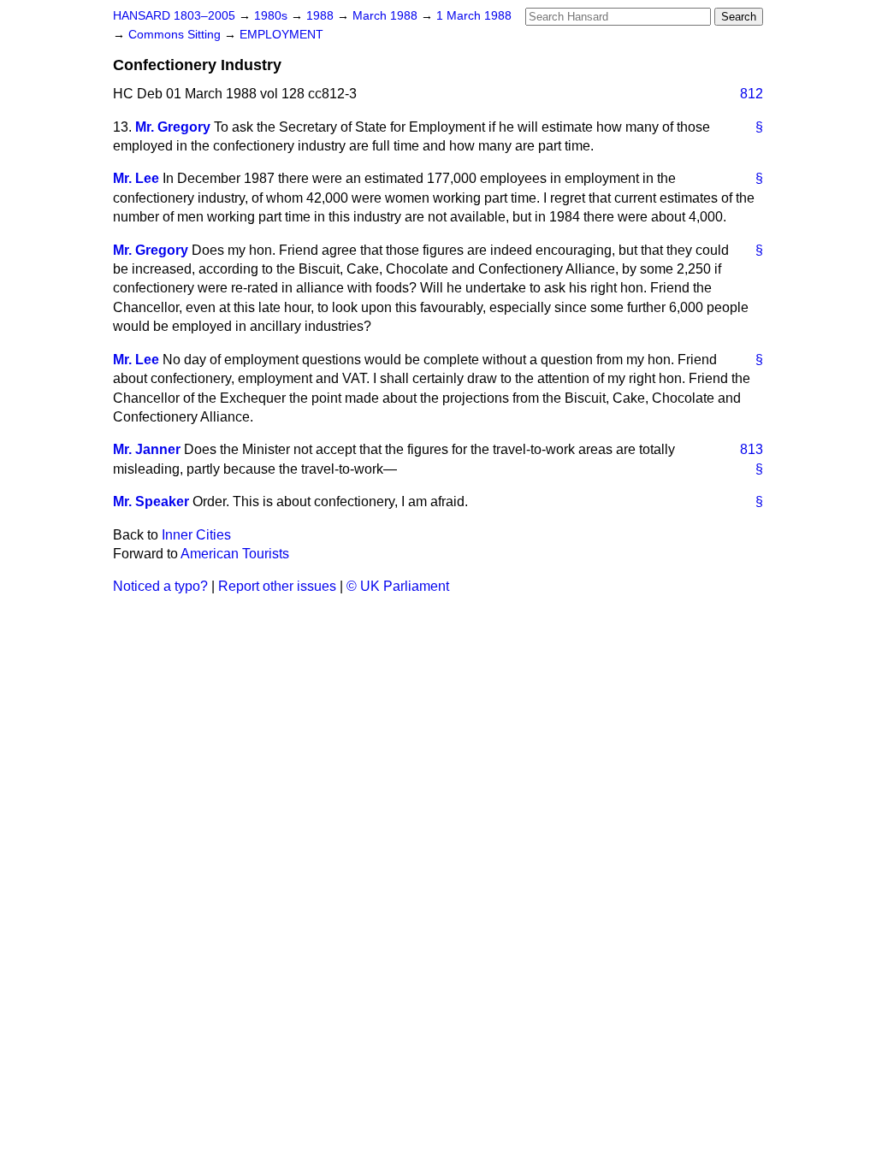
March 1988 (386, 15)
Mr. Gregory (172, 127)
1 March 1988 (474, 15)
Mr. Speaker (151, 501)
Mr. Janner (147, 449)
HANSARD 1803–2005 (174, 15)
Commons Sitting (176, 34)
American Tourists (235, 553)
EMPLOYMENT (281, 34)
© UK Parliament (397, 586)
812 (751, 93)
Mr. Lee (136, 178)
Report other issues (277, 586)
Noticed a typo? (160, 586)
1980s (272, 15)
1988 (321, 15)
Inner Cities (196, 535)
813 (751, 449)
